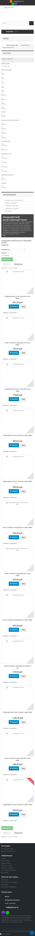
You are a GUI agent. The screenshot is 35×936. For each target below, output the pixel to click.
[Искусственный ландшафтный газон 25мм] (17, 559)
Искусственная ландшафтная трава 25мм (17, 620)
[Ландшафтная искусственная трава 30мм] (17, 467)
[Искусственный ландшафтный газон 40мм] (17, 328)
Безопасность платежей (11, 208)
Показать (4, 253)
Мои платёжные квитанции (9, 882)
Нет (3, 187)
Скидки (3, 858)
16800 (3, 137)
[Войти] (21, 4)
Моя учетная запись (9, 877)
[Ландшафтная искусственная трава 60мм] (17, 698)
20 (2, 78)
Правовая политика (17, 922)
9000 (3, 108)
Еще (4, 235)
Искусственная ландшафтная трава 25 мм (17, 667)
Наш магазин (8, 211)
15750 (3, 133)
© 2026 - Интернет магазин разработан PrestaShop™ (15, 931)
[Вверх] (32, 933)
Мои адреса (4, 884)
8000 (3, 99)
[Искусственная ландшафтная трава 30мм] (17, 513)
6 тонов (4, 171)
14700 (3, 128)
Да (3, 179)
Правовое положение (11, 203)
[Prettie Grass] (17, 12)
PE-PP (4, 149)
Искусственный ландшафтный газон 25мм (17, 574)
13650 (3, 124)
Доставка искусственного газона (14, 200)
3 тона (3, 162)
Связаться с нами (6, 865)
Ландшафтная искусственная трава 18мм (17, 804)
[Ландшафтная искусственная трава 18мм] (17, 790)
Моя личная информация (8, 887)
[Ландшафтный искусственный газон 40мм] (17, 374)
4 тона (4, 167)
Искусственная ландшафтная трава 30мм (17, 527)
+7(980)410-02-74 (18, 1)
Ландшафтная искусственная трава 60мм (17, 712)
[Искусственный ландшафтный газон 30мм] (17, 744)
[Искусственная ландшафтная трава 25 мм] (17, 651)
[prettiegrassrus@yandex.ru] (19, 4)
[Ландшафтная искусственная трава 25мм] (17, 421)
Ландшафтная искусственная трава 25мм (17, 435)
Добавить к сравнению (10, 312)
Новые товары (5, 860)
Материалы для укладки (8, 851)
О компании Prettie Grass (12, 205)
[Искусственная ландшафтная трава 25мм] (17, 605)
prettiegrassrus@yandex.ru (12, 900)
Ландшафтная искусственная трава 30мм (17, 481)
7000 (3, 95)
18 (2, 74)
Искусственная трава (7, 849)
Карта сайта (4, 872)
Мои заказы (4, 879)
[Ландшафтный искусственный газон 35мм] (17, 282)
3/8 (3, 116)
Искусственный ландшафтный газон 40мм (17, 344)
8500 (3, 104)
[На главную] (3, 45)
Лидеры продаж (6, 863)
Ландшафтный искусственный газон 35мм (17, 297)
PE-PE (4, 145)
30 (2, 87)
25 (2, 83)
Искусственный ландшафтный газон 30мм (17, 759)
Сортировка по (5, 249)
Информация (9, 195)
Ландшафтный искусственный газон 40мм (17, 390)
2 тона (3, 158)
